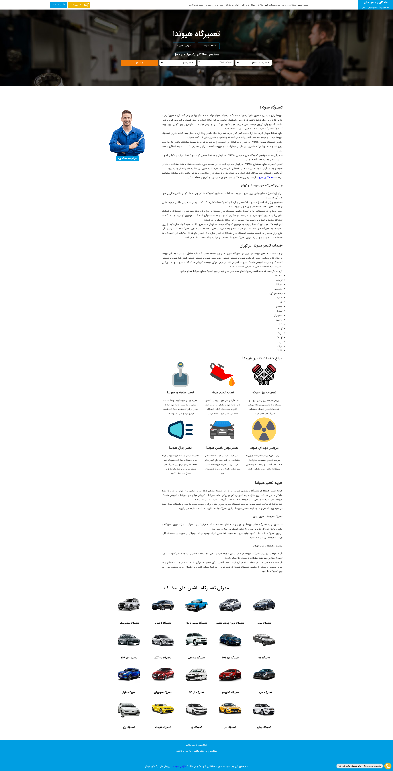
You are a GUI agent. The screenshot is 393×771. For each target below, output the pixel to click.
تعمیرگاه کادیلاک (162, 623)
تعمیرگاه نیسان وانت (196, 623)
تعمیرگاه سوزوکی (196, 658)
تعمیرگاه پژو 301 (230, 658)
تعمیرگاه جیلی (264, 727)
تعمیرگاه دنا (264, 658)
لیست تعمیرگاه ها (196, 5)
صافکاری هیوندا (265, 177)
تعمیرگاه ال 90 (196, 692)
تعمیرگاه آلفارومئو (230, 692)
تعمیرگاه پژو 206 (129, 658)
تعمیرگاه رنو (196, 727)
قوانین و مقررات (232, 5)
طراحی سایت (179, 766)
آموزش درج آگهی (248, 5)
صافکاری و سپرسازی (375, 4)
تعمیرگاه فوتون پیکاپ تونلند (230, 623)
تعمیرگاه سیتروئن (162, 692)
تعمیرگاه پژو (129, 727)
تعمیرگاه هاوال (129, 692)
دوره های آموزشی (272, 5)
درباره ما (209, 5)
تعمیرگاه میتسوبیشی (129, 623)
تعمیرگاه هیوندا (264, 692)
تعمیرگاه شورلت (163, 727)
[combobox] (215, 63)
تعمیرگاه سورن (264, 623)
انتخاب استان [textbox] (225, 62)
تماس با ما (219, 5)
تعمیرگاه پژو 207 (162, 658)
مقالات (260, 5)
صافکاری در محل (289, 5)
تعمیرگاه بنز (230, 727)
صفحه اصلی (303, 5)
